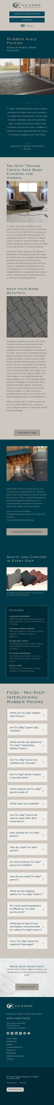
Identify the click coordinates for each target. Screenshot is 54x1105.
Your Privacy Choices (15, 1089)
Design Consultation (27, 14)
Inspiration (11, 1041)
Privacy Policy (12, 1083)
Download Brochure (27, 532)
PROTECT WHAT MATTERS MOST (27, 147)
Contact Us (27, 987)
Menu (30, 26)
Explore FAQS (27, 433)
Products (11, 1050)
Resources (11, 1053)
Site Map (23, 1083)
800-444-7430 (18, 1018)
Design (9, 1044)
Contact (27, 20)
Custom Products (14, 1047)
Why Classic (12, 1039)
